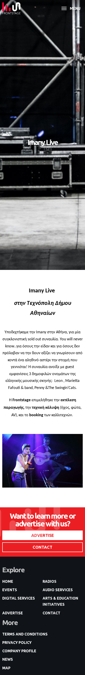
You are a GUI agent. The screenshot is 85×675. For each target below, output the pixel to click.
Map (6, 668)
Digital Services (18, 598)
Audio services (58, 590)
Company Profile (19, 651)
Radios (49, 581)
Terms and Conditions (25, 634)
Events (9, 590)
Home (7, 581)
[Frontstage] (11, 8)
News (7, 659)
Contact (51, 613)
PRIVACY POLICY (17, 642)
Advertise (12, 613)
